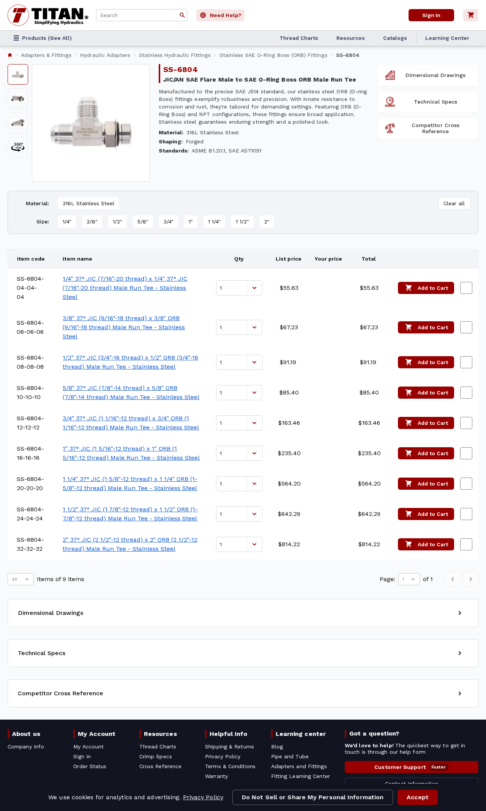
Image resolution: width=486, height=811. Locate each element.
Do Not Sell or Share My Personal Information (312, 797)
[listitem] (10, 55)
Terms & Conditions (230, 766)
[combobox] (141, 15)
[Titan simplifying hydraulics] (48, 15)
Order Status (89, 766)
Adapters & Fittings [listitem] (46, 55)
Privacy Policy (203, 797)
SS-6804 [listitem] (348, 55)
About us (26, 733)
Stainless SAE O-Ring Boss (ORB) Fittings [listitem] (273, 55)
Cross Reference (160, 766)
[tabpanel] (90, 122)
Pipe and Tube (290, 756)
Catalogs (395, 38)
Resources (350, 38)
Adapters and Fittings (299, 766)
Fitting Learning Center (300, 776)
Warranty (216, 776)
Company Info (26, 746)
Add (433, 288)
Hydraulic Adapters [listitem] (105, 55)
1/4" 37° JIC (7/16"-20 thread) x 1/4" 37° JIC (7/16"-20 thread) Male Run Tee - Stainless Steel (125, 287)
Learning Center (447, 38)
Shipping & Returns (229, 746)
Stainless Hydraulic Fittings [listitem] (175, 55)
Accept (418, 797)
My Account (96, 733)
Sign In (431, 15)
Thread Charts (298, 38)
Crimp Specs (155, 756)
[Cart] (470, 15)
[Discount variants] (254, 288)
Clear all (454, 203)
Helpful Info (228, 733)
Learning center (301, 733)
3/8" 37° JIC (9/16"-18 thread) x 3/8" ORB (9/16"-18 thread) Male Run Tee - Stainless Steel (124, 327)
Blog (277, 746)
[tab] (18, 74)
